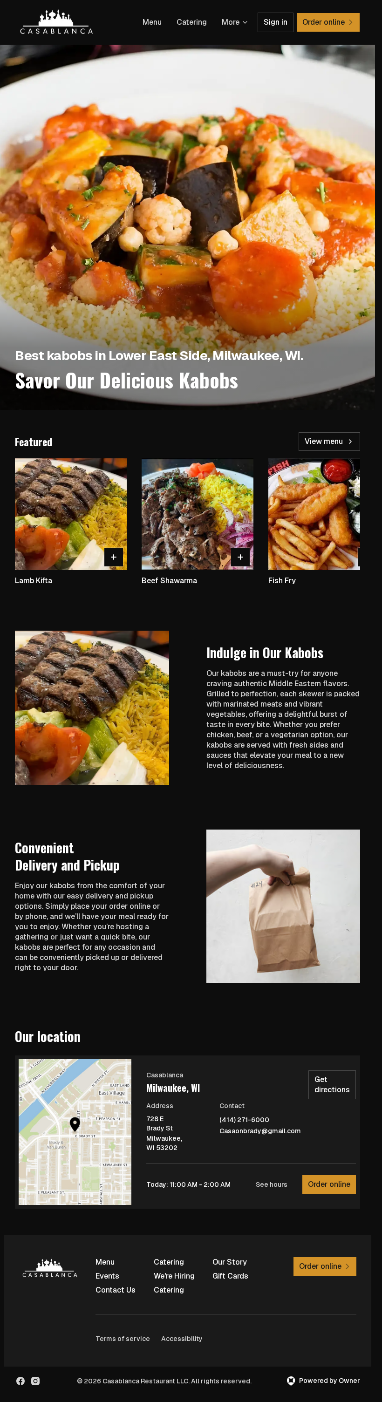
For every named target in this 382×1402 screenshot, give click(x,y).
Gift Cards (230, 1276)
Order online (329, 1184)
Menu (152, 22)
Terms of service (123, 1338)
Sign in (275, 22)
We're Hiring (174, 1276)
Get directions (332, 1085)
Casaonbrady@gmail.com (260, 1131)
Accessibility (182, 1338)
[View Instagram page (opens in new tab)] (35, 1381)
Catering (192, 22)
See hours (271, 1184)
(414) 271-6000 (244, 1120)
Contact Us (116, 1290)
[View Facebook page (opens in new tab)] (20, 1381)
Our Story (229, 1262)
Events (107, 1276)
